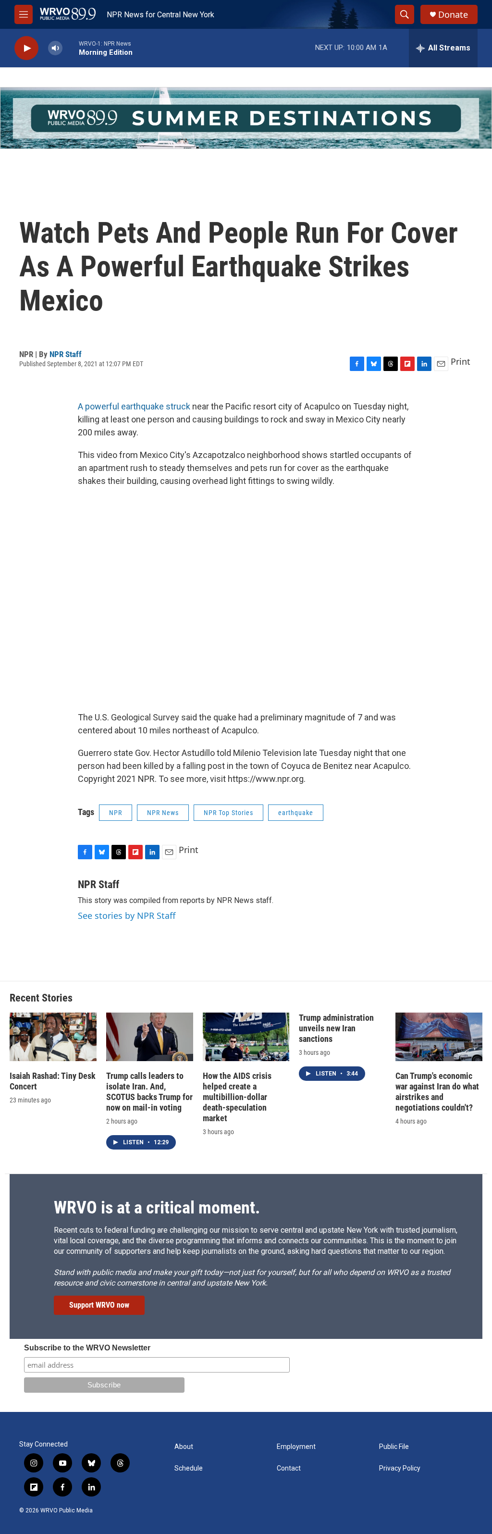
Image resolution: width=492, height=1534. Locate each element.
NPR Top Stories (228, 812)
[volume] (55, 48)
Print (460, 361)
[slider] (70, 48)
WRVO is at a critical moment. (157, 1208)
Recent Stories (41, 998)
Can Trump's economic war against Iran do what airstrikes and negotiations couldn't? (437, 1092)
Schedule (188, 1468)
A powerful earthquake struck (134, 406)
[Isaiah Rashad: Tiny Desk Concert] (53, 1037)
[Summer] (246, 117)
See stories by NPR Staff (126, 915)
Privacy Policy (399, 1468)
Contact (289, 1468)
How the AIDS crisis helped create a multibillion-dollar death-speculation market (237, 1097)
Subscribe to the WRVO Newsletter (87, 1348)
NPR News (163, 812)
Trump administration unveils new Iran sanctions (336, 1028)
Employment (296, 1446)
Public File (394, 1446)
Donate (453, 15)
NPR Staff (65, 354)
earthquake (295, 812)
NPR (115, 812)
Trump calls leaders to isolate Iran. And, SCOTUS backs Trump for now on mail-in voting (149, 1092)
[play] (26, 48)
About (183, 1446)
